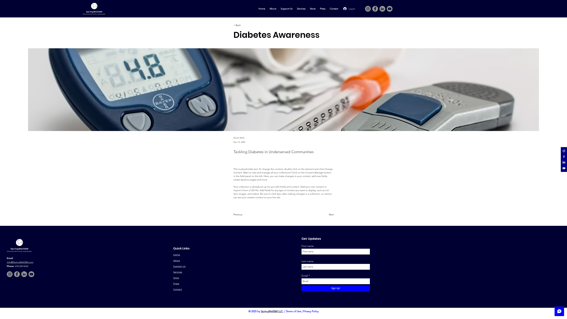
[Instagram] (368, 9)
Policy (315, 311)
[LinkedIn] (382, 9)
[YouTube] (389, 9)
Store (176, 277)
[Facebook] (375, 9)
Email (305, 275)
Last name (307, 261)
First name (308, 246)
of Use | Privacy (302, 311)
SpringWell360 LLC (272, 311)
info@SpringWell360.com (20, 262)
